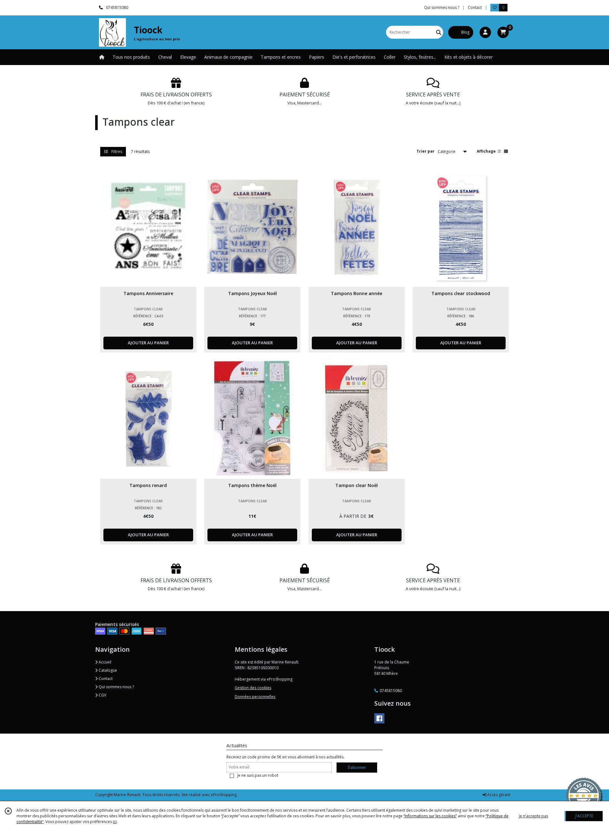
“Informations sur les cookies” (430, 816)
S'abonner (357, 767)
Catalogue (107, 670)
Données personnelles (255, 696)
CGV (102, 695)
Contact (475, 7)
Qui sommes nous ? (116, 686)
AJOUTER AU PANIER (148, 343)
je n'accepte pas (533, 816)
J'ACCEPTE (584, 816)
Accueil (104, 662)
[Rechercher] (439, 32)
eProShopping (224, 794)
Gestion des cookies (253, 687)
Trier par (425, 151)
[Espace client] (485, 32)
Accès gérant (498, 794)
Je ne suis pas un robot (257, 775)
